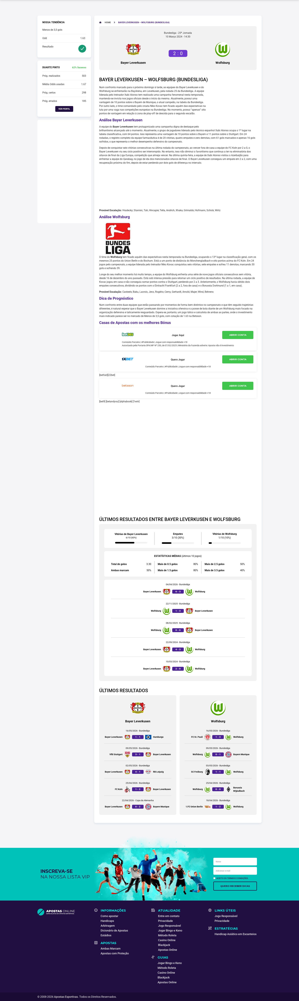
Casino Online (167, 940)
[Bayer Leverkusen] (133, 49)
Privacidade (165, 920)
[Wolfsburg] (222, 49)
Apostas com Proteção (115, 953)
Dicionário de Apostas (114, 930)
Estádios (106, 935)
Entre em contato (168, 916)
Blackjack (164, 945)
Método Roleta (167, 935)
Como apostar (109, 916)
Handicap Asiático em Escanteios (235, 934)
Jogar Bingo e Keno (170, 930)
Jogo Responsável (169, 925)
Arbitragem (108, 925)
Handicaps (107, 920)
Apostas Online (167, 949)
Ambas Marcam (111, 948)
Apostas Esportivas (66, 996)
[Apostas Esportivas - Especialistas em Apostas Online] (64, 912)
